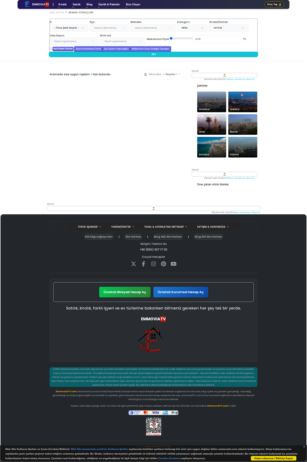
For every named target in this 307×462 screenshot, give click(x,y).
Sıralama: (155, 74)
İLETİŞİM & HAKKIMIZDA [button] (211, 227)
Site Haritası (133, 236)
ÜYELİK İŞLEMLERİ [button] (88, 227)
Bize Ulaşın (133, 4)
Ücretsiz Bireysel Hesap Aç (125, 292)
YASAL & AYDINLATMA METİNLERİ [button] (164, 227)
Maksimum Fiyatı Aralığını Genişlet (150, 48)
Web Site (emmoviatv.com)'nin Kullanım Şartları (100, 449)
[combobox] (69, 27)
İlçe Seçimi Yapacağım (116, 48)
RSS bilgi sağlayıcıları (98, 236)
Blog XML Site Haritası (168, 236)
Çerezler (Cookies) (169, 458)
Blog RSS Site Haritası (208, 236)
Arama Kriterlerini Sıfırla (88, 48)
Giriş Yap (272, 4)
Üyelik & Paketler (109, 4)
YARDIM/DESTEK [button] (121, 227)
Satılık (76, 4)
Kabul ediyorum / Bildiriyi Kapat (273, 458)
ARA (154, 54)
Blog (89, 4)
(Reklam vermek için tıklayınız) (240, 79)
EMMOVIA (40, 4)
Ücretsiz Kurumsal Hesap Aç (181, 292)
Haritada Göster (63, 48)
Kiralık (62, 4)
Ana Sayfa (57, 12)
